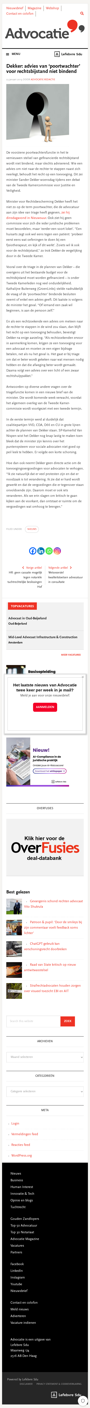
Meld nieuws (19, 1309)
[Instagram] (57, 551)
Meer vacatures (71, 655)
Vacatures (17, 1246)
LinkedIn (16, 1271)
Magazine (34, 8)
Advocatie (45, 29)
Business (16, 1180)
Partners (16, 1252)
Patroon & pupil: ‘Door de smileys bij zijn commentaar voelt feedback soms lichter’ (53, 928)
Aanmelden (45, 707)
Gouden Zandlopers (24, 1219)
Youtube (16, 1284)
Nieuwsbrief (14, 8)
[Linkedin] (41, 551)
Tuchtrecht (18, 1207)
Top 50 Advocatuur (23, 1225)
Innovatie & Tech (22, 1194)
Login (15, 1123)
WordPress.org (21, 1155)
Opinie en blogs (21, 1200)
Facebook (17, 1264)
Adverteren (18, 1316)
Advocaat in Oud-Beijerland (27, 618)
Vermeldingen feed (24, 1134)
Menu (16, 54)
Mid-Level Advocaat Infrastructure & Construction (42, 637)
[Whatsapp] (49, 551)
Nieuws (31, 529)
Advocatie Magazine (24, 1239)
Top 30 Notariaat (22, 1232)
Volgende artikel (58, 568)
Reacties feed (20, 1145)
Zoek (69, 1021)
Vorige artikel (34, 568)
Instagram (17, 1277)
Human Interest (21, 1187)
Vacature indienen (23, 1323)
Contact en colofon (19, 14)
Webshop (52, 8)
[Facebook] (32, 551)
